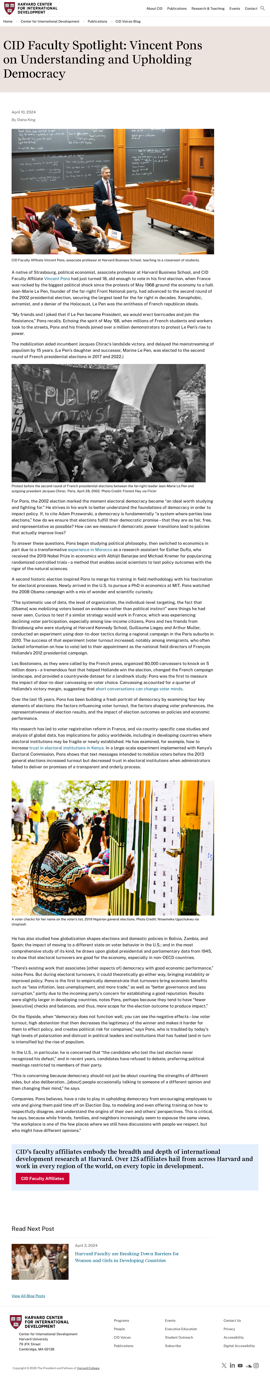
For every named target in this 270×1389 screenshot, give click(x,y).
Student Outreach (179, 1337)
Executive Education (181, 1329)
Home (7, 21)
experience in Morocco (90, 549)
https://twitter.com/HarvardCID (225, 1366)
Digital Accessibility (239, 1346)
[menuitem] (154, 10)
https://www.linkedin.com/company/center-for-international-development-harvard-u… (233, 1365)
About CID (154, 9)
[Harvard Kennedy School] (34, 8)
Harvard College (88, 1368)
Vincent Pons (57, 278)
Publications (177, 9)
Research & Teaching (208, 9)
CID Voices (122, 1337)
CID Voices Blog (128, 21)
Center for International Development (50, 21)
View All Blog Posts (28, 1296)
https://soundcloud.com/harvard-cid (249, 1367)
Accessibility (234, 1337)
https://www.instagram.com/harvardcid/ (257, 1366)
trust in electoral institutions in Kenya (66, 747)
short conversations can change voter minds (139, 688)
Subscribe (173, 1346)
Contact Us (232, 1321)
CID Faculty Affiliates (42, 1178)
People (119, 1329)
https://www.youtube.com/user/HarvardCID (241, 1366)
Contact (251, 9)
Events (235, 9)
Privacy (229, 1329)
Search (262, 9)
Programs (121, 1321)
